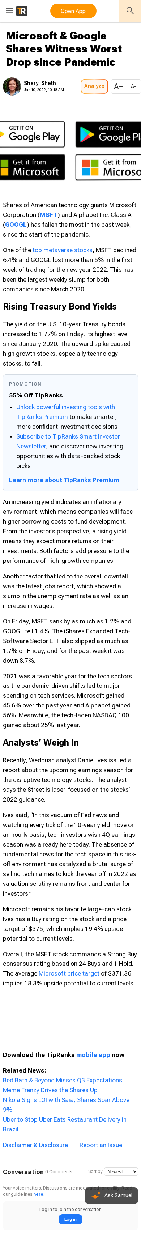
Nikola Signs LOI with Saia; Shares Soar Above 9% (71, 929)
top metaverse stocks (63, 262)
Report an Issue (101, 954)
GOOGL (75, 236)
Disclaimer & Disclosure (35, 954)
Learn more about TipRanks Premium (64, 423)
